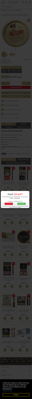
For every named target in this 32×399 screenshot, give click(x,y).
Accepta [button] (16, 394)
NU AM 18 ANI (9, 203)
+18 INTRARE (21, 203)
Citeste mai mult (7, 391)
